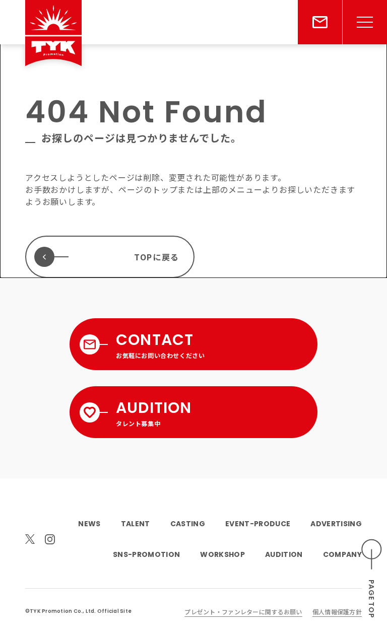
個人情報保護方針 (337, 611)
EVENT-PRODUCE (257, 524)
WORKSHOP (222, 554)
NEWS (89, 524)
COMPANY (342, 554)
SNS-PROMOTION (146, 554)
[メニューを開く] (365, 22)
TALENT (135, 524)
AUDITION (284, 554)
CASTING (187, 524)
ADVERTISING (336, 524)
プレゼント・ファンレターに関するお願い (243, 611)
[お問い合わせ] (320, 22)
